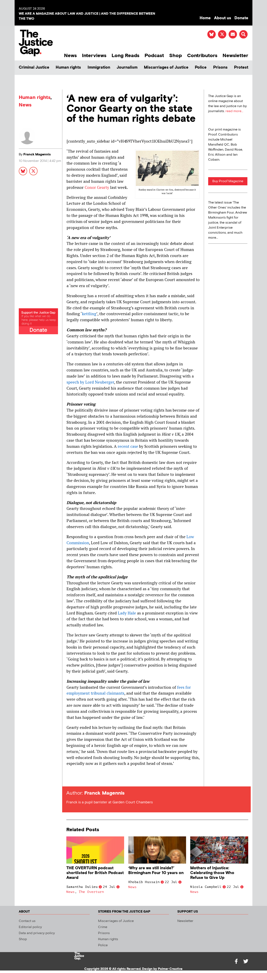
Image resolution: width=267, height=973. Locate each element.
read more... (234, 111)
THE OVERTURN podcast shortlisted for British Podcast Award (95, 872)
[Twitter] (245, 961)
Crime (102, 927)
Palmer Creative (170, 969)
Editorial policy (30, 927)
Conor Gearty (97, 187)
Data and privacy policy (37, 933)
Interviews (94, 55)
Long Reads (125, 55)
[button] (243, 34)
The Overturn (91, 892)
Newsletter (235, 55)
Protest (241, 67)
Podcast (154, 55)
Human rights (68, 67)
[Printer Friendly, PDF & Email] (69, 779)
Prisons (220, 67)
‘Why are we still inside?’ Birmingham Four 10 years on (156, 870)
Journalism (127, 67)
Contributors (202, 55)
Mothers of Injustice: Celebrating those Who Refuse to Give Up (212, 872)
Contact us (27, 921)
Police (201, 67)
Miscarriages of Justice (166, 67)
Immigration (99, 67)
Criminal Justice (34, 67)
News (70, 55)
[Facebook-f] (236, 961)
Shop (175, 55)
